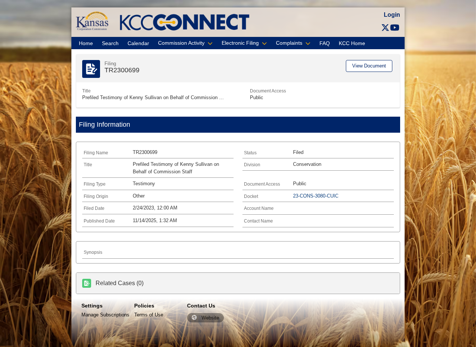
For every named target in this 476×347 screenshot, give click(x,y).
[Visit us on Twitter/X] (385, 27)
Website (210, 318)
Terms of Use (148, 315)
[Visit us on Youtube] (394, 27)
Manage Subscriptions (105, 315)
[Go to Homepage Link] (92, 20)
